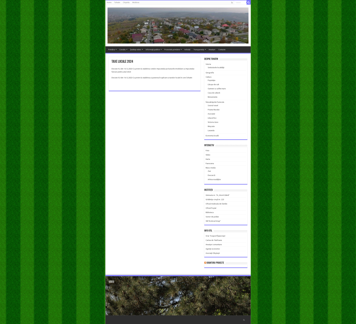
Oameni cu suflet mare (217, 89)
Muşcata (211, 126)
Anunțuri (212, 50)
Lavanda (211, 130)
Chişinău (126, 2)
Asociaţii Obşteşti (213, 253)
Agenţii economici (213, 249)
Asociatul (211, 114)
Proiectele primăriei (172, 50)
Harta (208, 159)
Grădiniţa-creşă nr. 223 (215, 199)
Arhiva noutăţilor (214, 179)
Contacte (221, 50)
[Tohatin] (178, 25)
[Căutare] (249, 2)
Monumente (212, 97)
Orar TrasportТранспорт (215, 236)
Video (208, 155)
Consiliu (122, 50)
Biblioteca (210, 212)
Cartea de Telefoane (214, 240)
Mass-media (211, 168)
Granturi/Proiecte (215, 263)
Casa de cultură (214, 93)
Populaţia (211, 80)
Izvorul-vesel (213, 105)
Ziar (209, 171)
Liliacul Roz (212, 118)
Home (109, 2)
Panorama (210, 163)
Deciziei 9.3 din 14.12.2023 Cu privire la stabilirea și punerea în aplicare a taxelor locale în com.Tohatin (152, 78)
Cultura (208, 77)
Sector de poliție (212, 217)
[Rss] (232, 2)
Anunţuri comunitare (214, 244)
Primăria (111, 50)
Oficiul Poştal (211, 208)
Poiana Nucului (213, 110)
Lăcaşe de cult (213, 84)
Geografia (210, 73)
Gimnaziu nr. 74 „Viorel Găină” (217, 195)
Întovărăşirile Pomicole (215, 102)
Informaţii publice (153, 50)
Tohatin (117, 2)
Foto (207, 150)
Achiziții (187, 50)
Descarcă (211, 175)
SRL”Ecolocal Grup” (213, 221)
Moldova (135, 2)
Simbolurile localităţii (216, 67)
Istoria (208, 64)
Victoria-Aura (213, 122)
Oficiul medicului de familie (216, 204)
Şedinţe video (135, 50)
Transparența (198, 50)
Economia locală (212, 136)
